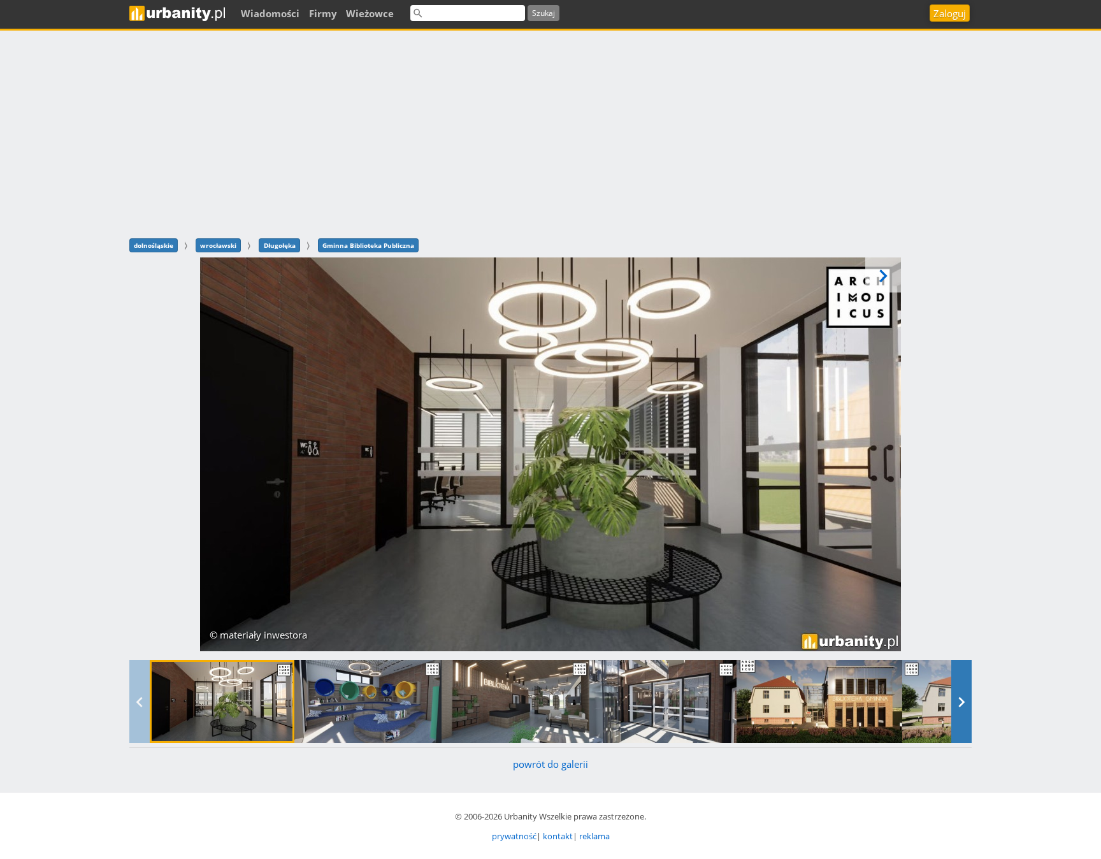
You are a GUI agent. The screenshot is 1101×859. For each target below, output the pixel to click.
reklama (594, 836)
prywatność (514, 836)
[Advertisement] (550, 132)
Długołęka (280, 245)
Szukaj (543, 13)
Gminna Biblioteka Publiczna (368, 245)
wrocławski (218, 245)
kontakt (558, 836)
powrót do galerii (550, 764)
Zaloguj (949, 13)
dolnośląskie (153, 245)
